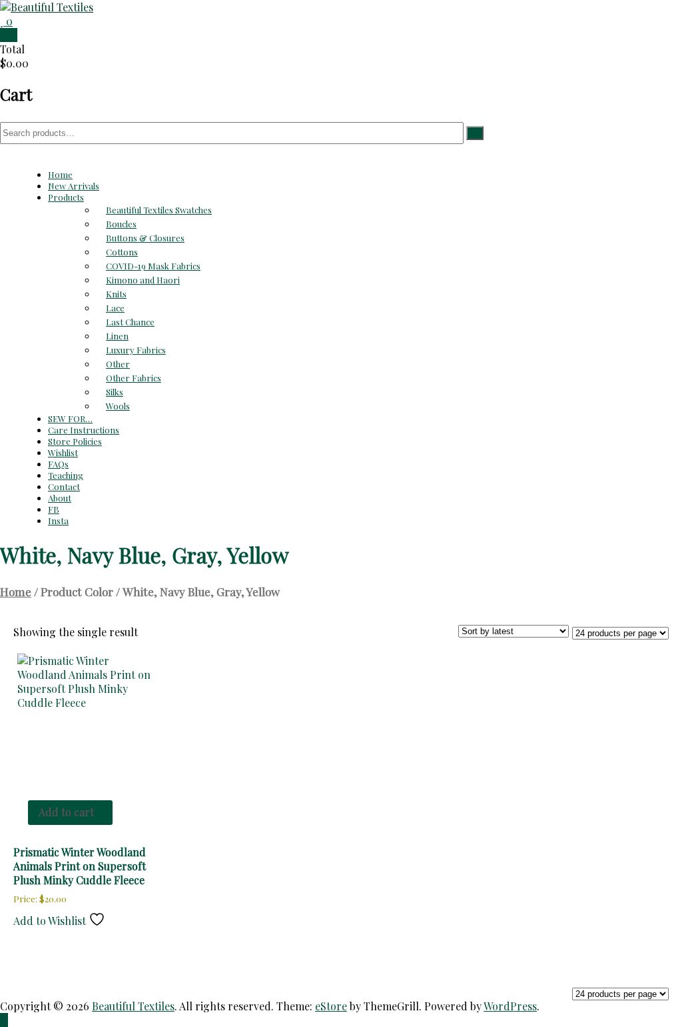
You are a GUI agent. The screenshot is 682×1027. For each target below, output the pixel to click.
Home (60, 174)
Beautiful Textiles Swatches (159, 209)
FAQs (58, 463)
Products (66, 197)
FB (53, 509)
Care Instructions (83, 429)
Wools (118, 405)
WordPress (510, 1006)
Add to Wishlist (51, 921)
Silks (114, 391)
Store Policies (75, 441)
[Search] (475, 133)
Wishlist (63, 452)
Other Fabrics (133, 377)
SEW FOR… (70, 418)
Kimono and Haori (143, 279)
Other (118, 363)
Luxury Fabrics (136, 349)
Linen (117, 335)
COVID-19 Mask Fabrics (153, 265)
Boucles (121, 223)
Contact (64, 486)
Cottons (122, 251)
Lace (115, 307)
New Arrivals (73, 185)
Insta (58, 520)
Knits (116, 293)
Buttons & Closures (145, 237)
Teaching (65, 475)
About (59, 497)
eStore (331, 1006)
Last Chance (130, 321)
